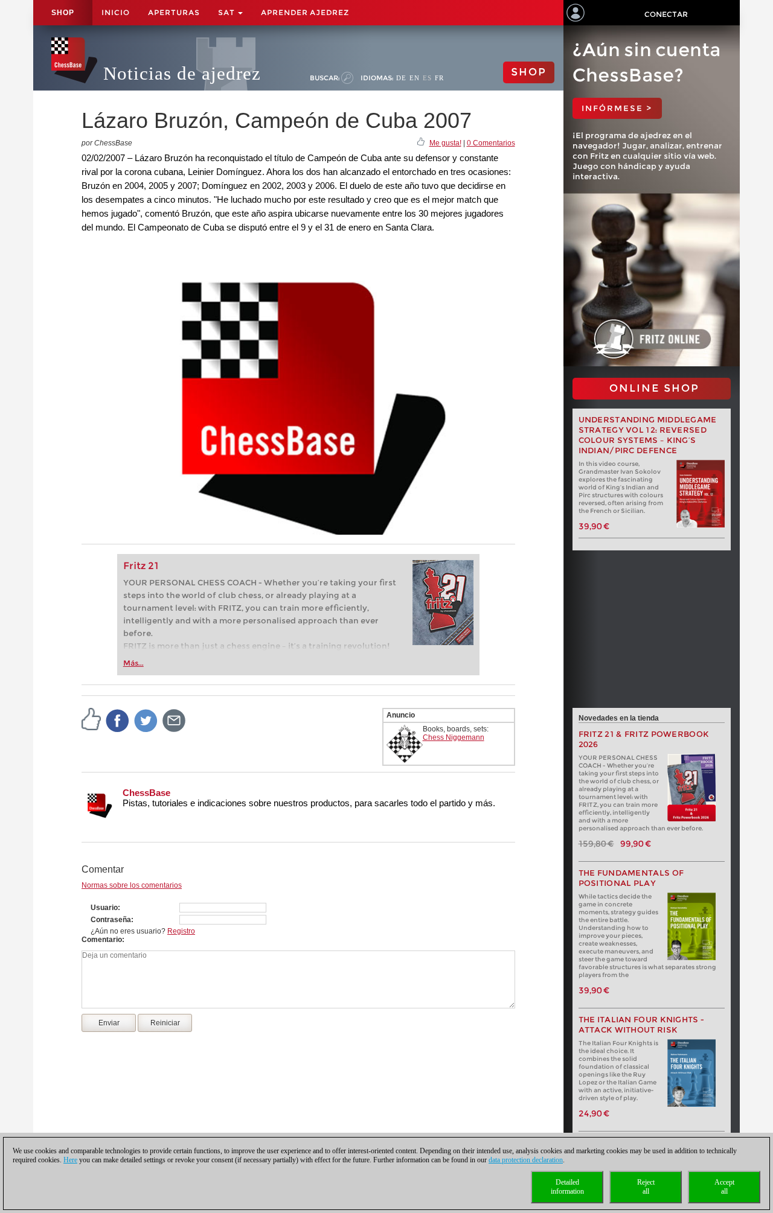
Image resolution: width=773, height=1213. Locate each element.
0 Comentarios (491, 143)
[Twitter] (146, 720)
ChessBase (146, 793)
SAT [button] (227, 12)
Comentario (102, 939)
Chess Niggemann (453, 737)
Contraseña (111, 919)
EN (414, 77)
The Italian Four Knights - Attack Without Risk (642, 1024)
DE (401, 77)
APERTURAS (174, 12)
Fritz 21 (141, 565)
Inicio (115, 12)
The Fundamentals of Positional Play (631, 878)
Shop (62, 12)
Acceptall (724, 1186)
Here (70, 1160)
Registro (181, 931)
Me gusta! (445, 143)
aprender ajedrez (305, 12)
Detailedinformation (567, 1186)
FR (439, 77)
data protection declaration (526, 1160)
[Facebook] (117, 720)
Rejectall (646, 1186)
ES (427, 77)
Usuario (104, 907)
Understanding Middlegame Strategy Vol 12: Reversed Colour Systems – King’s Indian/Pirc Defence (648, 435)
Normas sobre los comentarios (132, 885)
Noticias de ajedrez (182, 73)
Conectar (666, 14)
